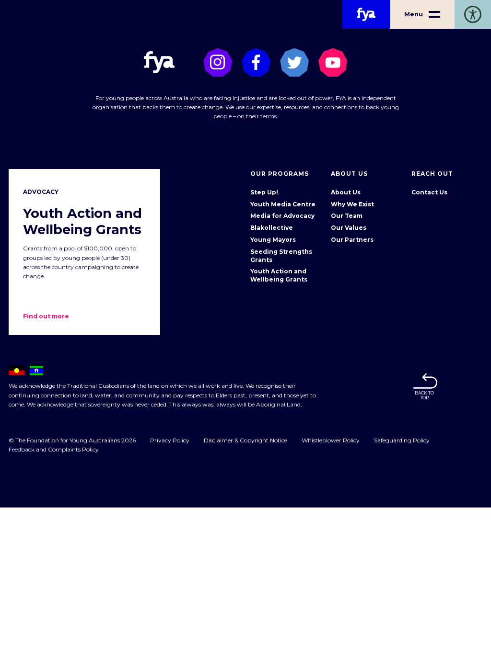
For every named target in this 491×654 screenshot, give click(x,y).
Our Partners (352, 239)
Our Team (346, 215)
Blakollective (271, 227)
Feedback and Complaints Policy (54, 449)
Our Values (348, 227)
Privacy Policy (169, 440)
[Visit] (217, 62)
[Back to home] (366, 14)
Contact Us (429, 192)
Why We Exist (352, 204)
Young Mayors (273, 239)
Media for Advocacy (282, 215)
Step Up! (264, 192)
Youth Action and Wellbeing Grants (278, 275)
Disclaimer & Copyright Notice (245, 440)
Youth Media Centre (283, 204)
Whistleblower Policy (331, 440)
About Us (346, 192)
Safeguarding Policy (402, 440)
